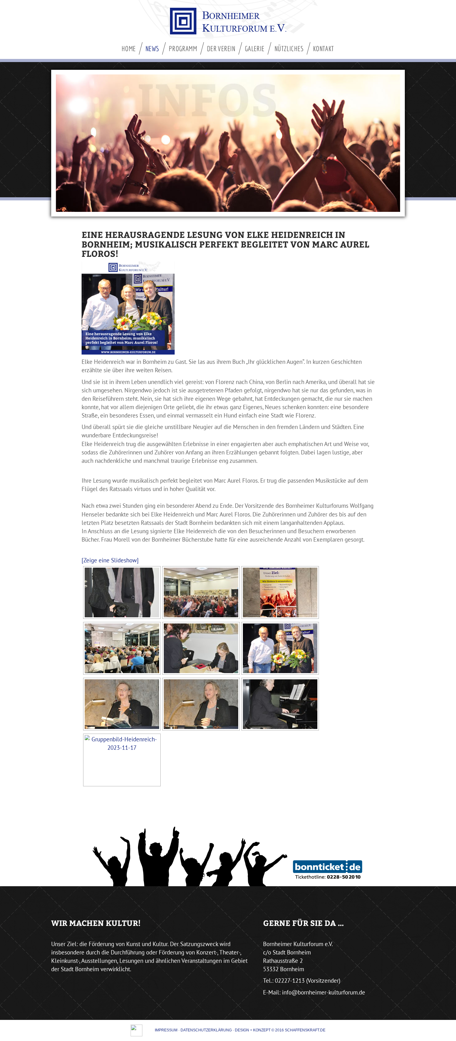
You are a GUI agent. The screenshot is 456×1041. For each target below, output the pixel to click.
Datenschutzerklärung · (208, 1030)
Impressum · (168, 1030)
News (152, 48)
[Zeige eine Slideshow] (110, 560)
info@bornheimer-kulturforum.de (323, 992)
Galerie (255, 48)
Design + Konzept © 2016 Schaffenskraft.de (280, 1030)
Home (129, 48)
